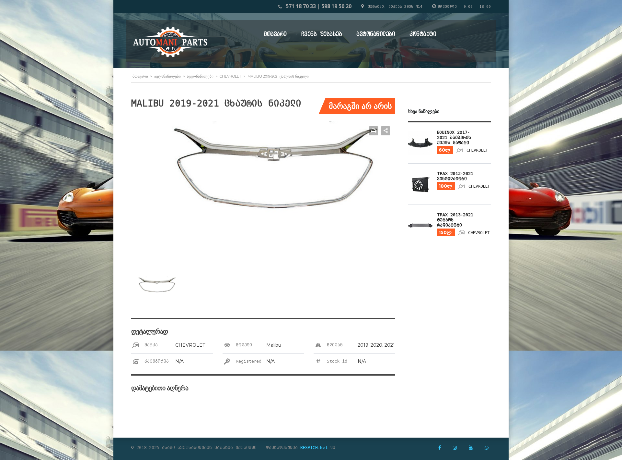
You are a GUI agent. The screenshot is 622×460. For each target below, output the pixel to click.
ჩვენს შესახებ (321, 34)
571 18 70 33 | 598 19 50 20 (318, 6)
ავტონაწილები (375, 34)
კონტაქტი (422, 34)
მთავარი (275, 34)
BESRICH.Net (314, 447)
